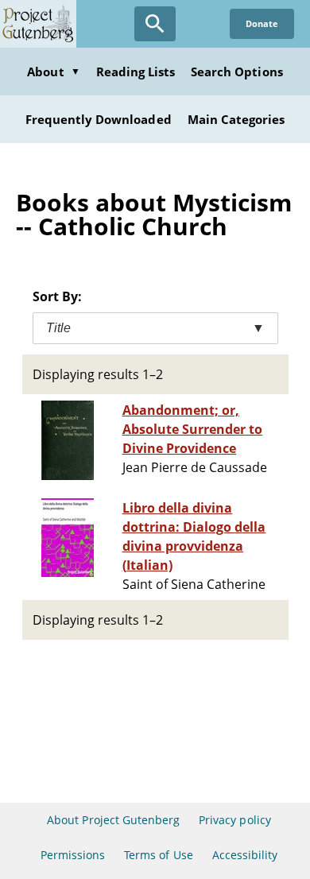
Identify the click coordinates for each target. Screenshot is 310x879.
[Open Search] (155, 23)
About (53, 71)
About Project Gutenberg (113, 819)
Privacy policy (235, 819)
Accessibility (245, 854)
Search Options (237, 71)
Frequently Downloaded (98, 119)
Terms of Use (158, 854)
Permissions (73, 854)
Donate (262, 23)
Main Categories (236, 119)
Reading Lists (136, 71)
